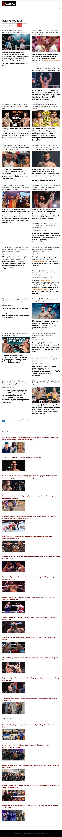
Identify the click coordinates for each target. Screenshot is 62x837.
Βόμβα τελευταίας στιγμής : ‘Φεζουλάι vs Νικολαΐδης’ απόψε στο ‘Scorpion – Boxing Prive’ (15, 106)
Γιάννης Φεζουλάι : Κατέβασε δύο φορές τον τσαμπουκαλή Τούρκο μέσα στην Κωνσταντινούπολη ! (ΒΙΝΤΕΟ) (45, 249)
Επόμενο (13, 421)
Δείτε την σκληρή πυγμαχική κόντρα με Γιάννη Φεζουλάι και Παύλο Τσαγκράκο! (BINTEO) (44, 359)
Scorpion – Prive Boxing (51, 61)
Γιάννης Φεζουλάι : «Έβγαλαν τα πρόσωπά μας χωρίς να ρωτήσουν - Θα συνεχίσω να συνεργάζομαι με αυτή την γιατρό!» (45, 147)
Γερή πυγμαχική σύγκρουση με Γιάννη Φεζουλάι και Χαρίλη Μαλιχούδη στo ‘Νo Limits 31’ (44, 106)
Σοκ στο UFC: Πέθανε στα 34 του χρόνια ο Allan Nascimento (21, 458)
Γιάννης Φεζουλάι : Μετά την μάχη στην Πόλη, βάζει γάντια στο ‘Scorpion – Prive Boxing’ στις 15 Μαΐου (44, 273)
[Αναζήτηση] (19, 25)
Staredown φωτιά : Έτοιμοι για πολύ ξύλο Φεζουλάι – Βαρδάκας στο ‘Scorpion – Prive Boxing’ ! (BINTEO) (45, 32)
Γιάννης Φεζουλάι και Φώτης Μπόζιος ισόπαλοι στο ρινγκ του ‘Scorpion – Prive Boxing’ (44, 335)
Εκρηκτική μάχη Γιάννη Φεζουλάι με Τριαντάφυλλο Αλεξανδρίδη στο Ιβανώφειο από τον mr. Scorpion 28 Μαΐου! (15, 383)
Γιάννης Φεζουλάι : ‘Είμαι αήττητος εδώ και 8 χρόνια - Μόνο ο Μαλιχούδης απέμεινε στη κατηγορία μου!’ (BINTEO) (16, 147)
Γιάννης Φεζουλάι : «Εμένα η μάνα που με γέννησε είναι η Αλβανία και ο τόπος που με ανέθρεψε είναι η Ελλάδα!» (15, 187)
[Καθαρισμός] (24, 25)
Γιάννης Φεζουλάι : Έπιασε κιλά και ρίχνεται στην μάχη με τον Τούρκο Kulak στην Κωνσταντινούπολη (45, 225)
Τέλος (19, 421)
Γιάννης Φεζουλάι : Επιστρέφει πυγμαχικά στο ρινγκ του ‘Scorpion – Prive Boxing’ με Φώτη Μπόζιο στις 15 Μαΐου (15, 249)
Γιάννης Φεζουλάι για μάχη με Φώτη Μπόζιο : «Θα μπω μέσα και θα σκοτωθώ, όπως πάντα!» (15, 301)
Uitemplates (44, 833)
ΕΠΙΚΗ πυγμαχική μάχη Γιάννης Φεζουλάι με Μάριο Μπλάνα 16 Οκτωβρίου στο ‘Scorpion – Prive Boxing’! (46, 383)
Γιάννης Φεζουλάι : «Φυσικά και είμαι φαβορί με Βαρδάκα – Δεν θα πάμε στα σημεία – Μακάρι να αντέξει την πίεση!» (46, 187)
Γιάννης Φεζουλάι (38, 261)
